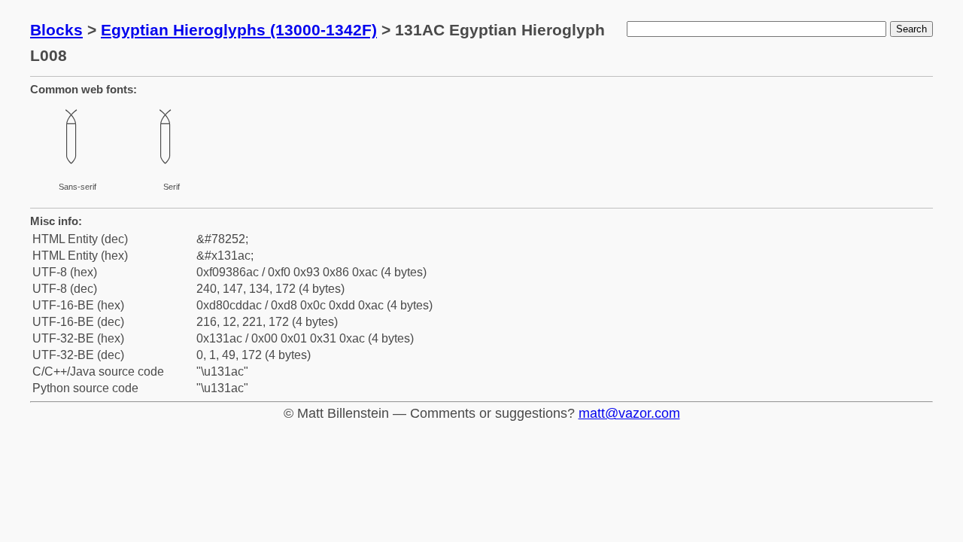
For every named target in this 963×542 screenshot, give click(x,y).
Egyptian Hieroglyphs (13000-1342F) (239, 29)
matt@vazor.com (629, 413)
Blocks (56, 29)
